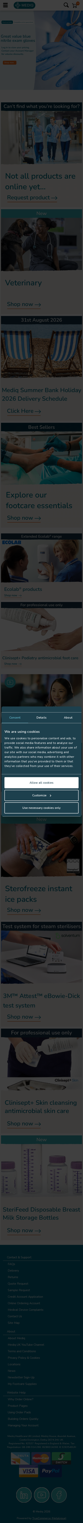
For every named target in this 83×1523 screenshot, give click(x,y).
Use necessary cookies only (41, 808)
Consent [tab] (15, 718)
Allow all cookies (41, 783)
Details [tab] (41, 718)
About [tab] (68, 718)
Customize (39, 795)
